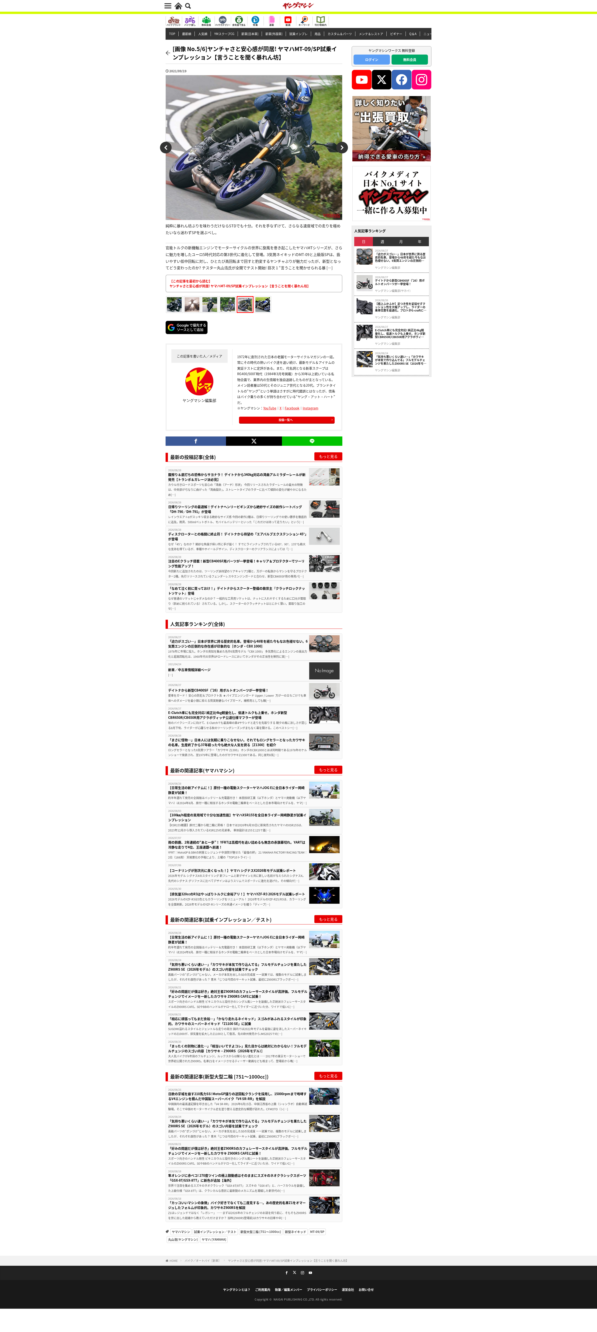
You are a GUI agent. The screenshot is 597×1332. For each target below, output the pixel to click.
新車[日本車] (249, 33)
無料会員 (409, 59)
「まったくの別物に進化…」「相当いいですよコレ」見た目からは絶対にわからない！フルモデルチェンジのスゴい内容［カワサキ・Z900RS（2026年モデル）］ (237, 1048)
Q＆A (413, 33)
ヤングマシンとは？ (236, 1289)
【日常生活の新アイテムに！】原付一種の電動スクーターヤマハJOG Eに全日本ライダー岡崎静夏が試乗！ (236, 790)
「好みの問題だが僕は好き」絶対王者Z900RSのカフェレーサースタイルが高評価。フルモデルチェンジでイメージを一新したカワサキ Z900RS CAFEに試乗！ (237, 994)
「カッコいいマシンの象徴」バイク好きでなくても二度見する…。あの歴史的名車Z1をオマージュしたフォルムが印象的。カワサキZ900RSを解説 (237, 1205)
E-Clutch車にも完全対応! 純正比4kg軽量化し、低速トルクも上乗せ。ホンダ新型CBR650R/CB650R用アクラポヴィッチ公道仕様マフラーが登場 (227, 715)
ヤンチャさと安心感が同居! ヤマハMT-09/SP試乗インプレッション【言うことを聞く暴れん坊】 (288, 1261)
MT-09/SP (317, 1231)
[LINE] (312, 441)
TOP (172, 33)
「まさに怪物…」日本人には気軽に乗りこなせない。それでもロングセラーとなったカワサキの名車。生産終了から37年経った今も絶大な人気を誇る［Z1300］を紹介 (236, 742)
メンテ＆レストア (371, 33)
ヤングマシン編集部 (387, 267)
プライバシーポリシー (322, 1289)
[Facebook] (196, 441)
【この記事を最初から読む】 (240, 283)
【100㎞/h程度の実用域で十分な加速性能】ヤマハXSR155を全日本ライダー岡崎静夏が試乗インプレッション (237, 817)
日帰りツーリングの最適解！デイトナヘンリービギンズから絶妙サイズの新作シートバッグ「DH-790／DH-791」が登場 (235, 509)
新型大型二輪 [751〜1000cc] (260, 1231)
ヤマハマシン (181, 1231)
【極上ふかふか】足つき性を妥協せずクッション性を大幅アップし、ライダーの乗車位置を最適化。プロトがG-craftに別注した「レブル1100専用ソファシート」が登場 (400, 307)
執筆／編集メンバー (288, 1289)
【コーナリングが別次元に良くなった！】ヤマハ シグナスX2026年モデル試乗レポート (232, 870)
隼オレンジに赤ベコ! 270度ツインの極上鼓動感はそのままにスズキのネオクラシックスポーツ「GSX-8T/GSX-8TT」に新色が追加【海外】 (237, 1178)
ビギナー (396, 33)
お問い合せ (366, 1289)
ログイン (371, 59)
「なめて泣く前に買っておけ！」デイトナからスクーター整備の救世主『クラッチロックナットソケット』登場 (236, 590)
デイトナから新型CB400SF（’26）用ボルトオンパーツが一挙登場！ (218, 690)
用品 (318, 33)
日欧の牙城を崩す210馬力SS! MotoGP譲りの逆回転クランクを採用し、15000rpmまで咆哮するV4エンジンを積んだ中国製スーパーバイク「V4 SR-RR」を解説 (237, 1096)
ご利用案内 (262, 1289)
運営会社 (348, 1289)
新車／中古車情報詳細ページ (189, 669)
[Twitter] (254, 441)
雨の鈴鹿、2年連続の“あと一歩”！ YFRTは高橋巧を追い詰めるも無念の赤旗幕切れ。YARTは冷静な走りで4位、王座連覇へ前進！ (236, 844)
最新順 (186, 33)
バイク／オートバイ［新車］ (203, 1261)
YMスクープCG (224, 33)
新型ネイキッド (295, 1231)
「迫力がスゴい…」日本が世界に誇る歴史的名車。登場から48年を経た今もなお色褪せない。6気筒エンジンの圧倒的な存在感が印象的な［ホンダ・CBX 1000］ (238, 643)
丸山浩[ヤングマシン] (183, 1239)
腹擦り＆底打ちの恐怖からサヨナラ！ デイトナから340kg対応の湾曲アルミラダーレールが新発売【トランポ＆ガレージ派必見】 (236, 477)
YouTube (269, 408)
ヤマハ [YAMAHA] (214, 1239)
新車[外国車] (273, 33)
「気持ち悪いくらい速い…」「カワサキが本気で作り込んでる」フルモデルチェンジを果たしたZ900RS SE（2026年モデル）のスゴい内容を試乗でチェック (237, 967)
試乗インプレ (298, 33)
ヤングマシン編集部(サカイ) (392, 290)
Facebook (292, 408)
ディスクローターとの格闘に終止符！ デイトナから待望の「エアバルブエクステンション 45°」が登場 (237, 536)
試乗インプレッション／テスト (215, 1231)
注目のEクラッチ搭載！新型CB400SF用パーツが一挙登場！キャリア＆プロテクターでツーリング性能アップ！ (236, 563)
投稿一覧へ (286, 420)
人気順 (202, 33)
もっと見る (328, 456)
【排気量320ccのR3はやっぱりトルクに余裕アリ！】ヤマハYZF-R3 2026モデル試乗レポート (236, 894)
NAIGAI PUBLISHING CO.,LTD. (295, 1299)
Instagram (310, 408)
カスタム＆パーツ (340, 33)
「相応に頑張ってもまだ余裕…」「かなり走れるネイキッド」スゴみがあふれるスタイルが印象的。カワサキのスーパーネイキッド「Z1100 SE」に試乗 (237, 1021)
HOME (174, 1261)
